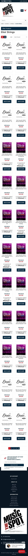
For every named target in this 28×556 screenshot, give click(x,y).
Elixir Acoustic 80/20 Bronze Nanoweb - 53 (21, 121)
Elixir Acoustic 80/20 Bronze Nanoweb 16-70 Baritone (7, 256)
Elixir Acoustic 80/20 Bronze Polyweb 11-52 (21, 289)
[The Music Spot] (8, 10)
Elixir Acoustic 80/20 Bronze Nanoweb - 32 (7, 87)
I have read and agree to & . (13, 468)
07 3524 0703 (6, 536)
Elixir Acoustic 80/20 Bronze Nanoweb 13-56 (7, 222)
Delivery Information (14, 505)
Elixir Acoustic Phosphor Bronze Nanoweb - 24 (7, 424)
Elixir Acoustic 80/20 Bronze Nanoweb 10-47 (7, 154)
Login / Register (23, 1)
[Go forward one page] (18, 448)
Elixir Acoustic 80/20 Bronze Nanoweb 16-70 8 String (21, 222)
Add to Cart (7, 67)
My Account (14, 478)
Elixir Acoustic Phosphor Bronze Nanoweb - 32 (21, 424)
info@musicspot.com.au (9, 539)
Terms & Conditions (18, 467)
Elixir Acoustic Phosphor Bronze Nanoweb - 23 (21, 390)
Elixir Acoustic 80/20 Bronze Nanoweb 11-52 (7, 188)
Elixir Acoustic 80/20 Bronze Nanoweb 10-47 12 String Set (21, 155)
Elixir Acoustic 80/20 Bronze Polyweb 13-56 (7, 357)
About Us (14, 484)
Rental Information (14, 503)
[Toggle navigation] (22, 10)
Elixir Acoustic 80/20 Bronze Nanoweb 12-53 (21, 188)
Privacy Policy (6, 468)
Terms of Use (14, 497)
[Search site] (25, 20)
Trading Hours (14, 489)
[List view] (5, 37)
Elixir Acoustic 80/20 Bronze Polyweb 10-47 (21, 255)
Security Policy (14, 502)
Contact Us (14, 487)
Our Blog (14, 486)
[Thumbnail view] (2, 37)
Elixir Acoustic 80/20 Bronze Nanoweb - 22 (7, 53)
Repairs (14, 491)
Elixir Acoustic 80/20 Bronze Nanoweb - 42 (21, 87)
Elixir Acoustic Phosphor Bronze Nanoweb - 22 (7, 390)
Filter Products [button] (6, 28)
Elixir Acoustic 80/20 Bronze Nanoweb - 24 (21, 53)
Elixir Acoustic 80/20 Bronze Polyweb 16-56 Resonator (21, 357)
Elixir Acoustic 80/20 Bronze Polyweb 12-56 (7, 323)
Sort (11, 37)
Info (11, 63)
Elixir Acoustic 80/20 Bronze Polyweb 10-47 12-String (7, 290)
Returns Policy (14, 500)
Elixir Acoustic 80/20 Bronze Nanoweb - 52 (7, 121)
